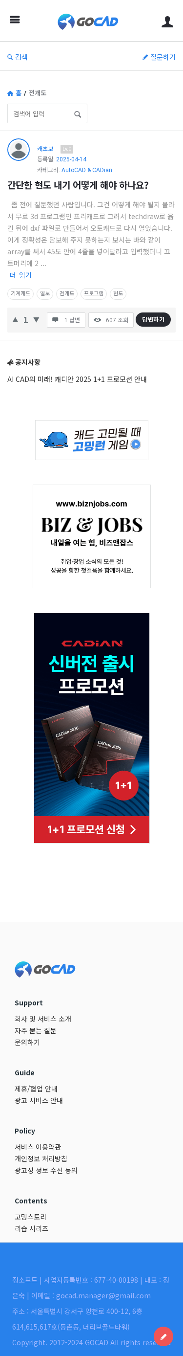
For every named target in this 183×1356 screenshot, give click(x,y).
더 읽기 (21, 275)
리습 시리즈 (31, 1228)
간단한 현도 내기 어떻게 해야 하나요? (78, 184)
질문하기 (163, 57)
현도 (118, 293)
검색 (21, 57)
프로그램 (93, 293)
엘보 (45, 293)
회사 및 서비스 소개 (43, 1018)
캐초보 (45, 148)
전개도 (67, 293)
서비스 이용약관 (38, 1147)
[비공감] (36, 319)
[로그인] (167, 21)
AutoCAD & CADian (86, 170)
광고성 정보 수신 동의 (46, 1170)
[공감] (15, 319)
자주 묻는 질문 (36, 1030)
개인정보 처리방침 (41, 1158)
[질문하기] (163, 1336)
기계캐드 (20, 293)
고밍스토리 (30, 1217)
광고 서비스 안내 (39, 1100)
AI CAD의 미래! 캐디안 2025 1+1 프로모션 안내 (77, 379)
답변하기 (153, 319)
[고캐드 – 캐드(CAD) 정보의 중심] (90, 21)
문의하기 (27, 1042)
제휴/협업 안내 (36, 1088)
